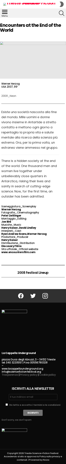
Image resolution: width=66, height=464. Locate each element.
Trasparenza (10, 375)
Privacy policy (28, 375)
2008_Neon (8, 96)
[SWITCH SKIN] (61, 4)
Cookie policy (47, 375)
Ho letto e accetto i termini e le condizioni (34, 405)
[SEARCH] (61, 13)
